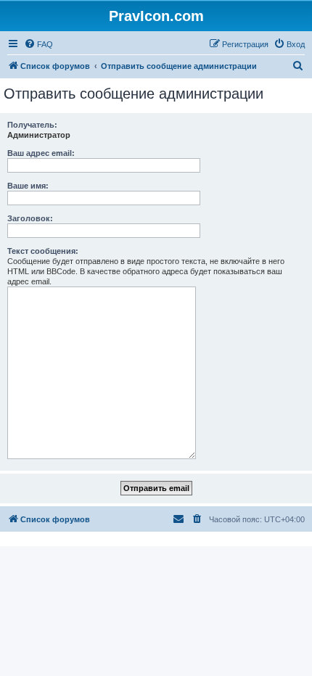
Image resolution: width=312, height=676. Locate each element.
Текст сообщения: (42, 251)
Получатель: (32, 124)
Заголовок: (30, 218)
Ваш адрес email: (41, 153)
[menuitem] (38, 44)
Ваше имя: (28, 185)
